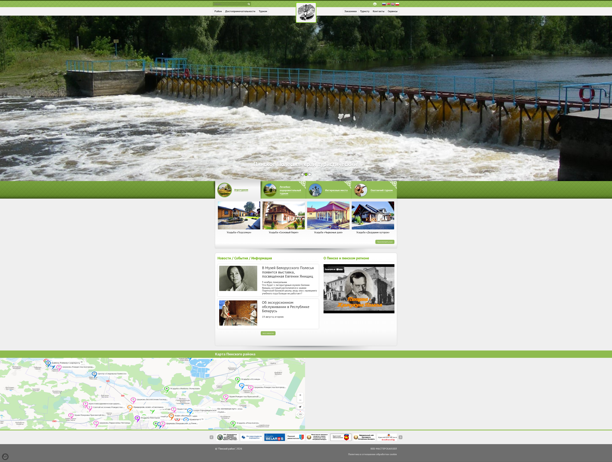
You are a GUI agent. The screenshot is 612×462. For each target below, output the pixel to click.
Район (218, 11)
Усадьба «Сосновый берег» (284, 232)
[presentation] (4, 95)
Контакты (378, 11)
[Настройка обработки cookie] (5, 456)
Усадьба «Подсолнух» (239, 232)
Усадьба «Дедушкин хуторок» (373, 232)
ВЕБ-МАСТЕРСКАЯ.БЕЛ (384, 448)
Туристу (364, 11)
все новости (268, 333)
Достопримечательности (240, 11)
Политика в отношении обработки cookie (372, 454)
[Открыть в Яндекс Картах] (306, 394)
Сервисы (392, 11)
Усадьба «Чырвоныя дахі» (328, 232)
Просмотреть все (385, 242)
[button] (302, 174)
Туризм (263, 11)
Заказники (351, 11)
